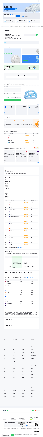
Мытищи (4, 352)
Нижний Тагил (23, 377)
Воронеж (14, 342)
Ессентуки (14, 387)
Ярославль (23, 346)
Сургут (4, 374)
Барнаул (32, 343)
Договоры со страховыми (21, 418)
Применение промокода (13, 419)
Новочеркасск (23, 365)
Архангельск (32, 349)
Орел (31, 399)
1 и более (7, 97)
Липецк (13, 371)
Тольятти (23, 343)
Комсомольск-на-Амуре (33, 355)
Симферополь (14, 377)
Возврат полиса (12, 418)
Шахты (4, 358)
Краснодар (5, 342)
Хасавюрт (14, 365)
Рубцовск (23, 387)
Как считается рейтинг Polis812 (8, 246)
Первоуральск (5, 393)
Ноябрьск (5, 396)
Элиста (23, 396)
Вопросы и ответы (5, 418)
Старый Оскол (32, 358)
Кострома (14, 352)
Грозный (32, 374)
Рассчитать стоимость (8, 53)
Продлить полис (25, 60)
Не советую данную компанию (32, 153)
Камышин (14, 396)
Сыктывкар (14, 358)
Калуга (32, 377)
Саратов (4, 343)
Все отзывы (38, 162)
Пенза (4, 371)
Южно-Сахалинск (33, 361)
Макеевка (23, 399)
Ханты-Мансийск (33, 390)
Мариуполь (5, 399)
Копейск (23, 380)
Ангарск (23, 358)
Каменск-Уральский (33, 365)
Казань (4, 339)
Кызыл (23, 384)
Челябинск (23, 339)
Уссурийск (23, 362)
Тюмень (13, 343)
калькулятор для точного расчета (29, 277)
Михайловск (23, 390)
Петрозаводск (23, 355)
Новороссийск (32, 352)
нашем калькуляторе (14, 311)
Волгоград (32, 342)
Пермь (22, 342)
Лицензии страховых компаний (21, 419)
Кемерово (32, 346)
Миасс (4, 380)
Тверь (13, 374)
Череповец (23, 349)
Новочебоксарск (33, 387)
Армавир (14, 361)
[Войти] (38, 1)
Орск (4, 361)
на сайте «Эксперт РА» (19, 247)
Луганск (14, 399)
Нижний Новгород (15, 339)
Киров (22, 371)
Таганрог (4, 355)
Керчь (4, 368)
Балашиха (23, 368)
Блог (3, 417)
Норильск (32, 362)
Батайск (4, 387)
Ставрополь (14, 368)
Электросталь (32, 380)
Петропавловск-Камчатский (6, 365)
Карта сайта (4, 419)
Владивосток (14, 346)
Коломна (14, 384)
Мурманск (23, 352)
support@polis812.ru (32, 418)
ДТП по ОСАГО (5, 153)
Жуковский (14, 393)
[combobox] (12, 14)
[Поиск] (37, 1)
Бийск (13, 362)
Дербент (32, 384)
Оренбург (32, 368)
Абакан (23, 361)
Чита (4, 377)
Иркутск (4, 346)
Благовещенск (14, 355)
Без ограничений (16, 97)
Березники (5, 384)
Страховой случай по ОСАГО (19, 153)
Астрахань (32, 371)
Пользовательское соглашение (21, 417)
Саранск (4, 349)
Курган (13, 349)
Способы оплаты (12, 417)
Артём (32, 393)
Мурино (4, 390)
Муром (32, 396)
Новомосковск (14, 390)
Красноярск (32, 339)
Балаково (5, 362)
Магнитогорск (23, 374)
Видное (23, 393)
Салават (14, 380)
